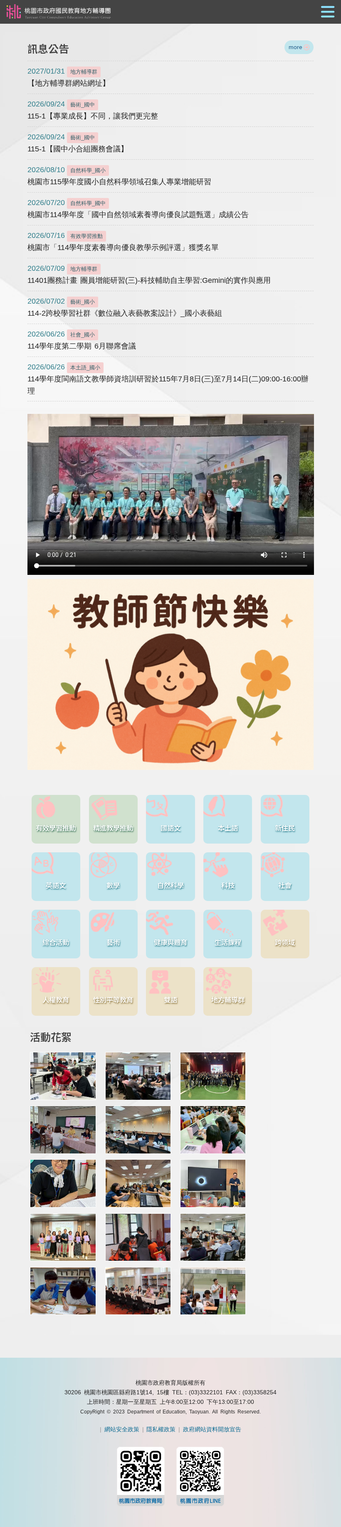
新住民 (285, 828)
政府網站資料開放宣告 (212, 1429)
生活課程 (228, 942)
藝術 (113, 942)
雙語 (170, 1000)
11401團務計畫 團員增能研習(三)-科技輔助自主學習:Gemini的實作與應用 (149, 274)
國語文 (170, 828)
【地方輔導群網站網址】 (68, 77)
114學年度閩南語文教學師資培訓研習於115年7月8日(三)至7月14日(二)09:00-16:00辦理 (168, 379)
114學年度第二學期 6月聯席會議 (81, 340)
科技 (228, 885)
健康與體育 (170, 942)
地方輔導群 (228, 1000)
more (295, 47)
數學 (113, 885)
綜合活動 (55, 942)
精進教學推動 (113, 828)
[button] (170, 12)
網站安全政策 (121, 1429)
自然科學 (170, 885)
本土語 (228, 828)
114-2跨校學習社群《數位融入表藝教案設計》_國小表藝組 (124, 307)
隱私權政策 (160, 1429)
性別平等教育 (113, 1000)
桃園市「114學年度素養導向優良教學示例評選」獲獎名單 (123, 241)
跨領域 (285, 942)
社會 (285, 885)
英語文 (56, 885)
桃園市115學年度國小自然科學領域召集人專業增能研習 (119, 176)
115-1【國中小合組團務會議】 (77, 143)
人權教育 (55, 1000)
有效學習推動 (56, 828)
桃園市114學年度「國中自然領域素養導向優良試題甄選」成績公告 (138, 208)
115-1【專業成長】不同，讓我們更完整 (92, 110)
